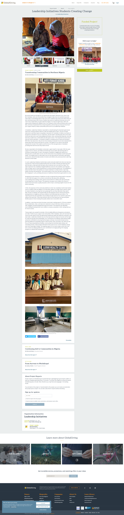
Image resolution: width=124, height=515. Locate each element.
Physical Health (53, 8)
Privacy (82, 512)
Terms (90, 512)
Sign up (35, 404)
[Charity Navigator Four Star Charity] (78, 508)
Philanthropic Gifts (28, 498)
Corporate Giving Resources (91, 498)
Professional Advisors (29, 500)
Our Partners (57, 498)
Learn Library (89, 494)
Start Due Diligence (43, 496)
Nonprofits (79, 2)
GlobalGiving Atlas (59, 502)
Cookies (86, 512)
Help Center (74, 487)
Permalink (68, 340)
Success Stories (88, 502)
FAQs (70, 500)
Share (67, 65)
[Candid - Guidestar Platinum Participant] (83, 508)
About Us (72, 494)
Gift (106, 2)
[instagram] (90, 488)
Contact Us (71, 502)
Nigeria (62, 8)
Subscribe (73, 476)
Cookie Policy (14, 506)
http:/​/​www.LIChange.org (35, 421)
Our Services (57, 496)
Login (117, 2)
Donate (28, 2)
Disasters (93, 2)
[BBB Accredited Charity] (88, 508)
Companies (86, 2)
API (96, 512)
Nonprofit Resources (89, 496)
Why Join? (41, 498)
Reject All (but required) (43, 506)
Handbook (41, 500)
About (73, 2)
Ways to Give (27, 496)
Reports (41, 65)
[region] (26, 507)
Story (28, 65)
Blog (98, 2)
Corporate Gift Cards (59, 500)
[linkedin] (95, 488)
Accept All (43, 503)
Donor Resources (88, 500)
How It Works (72, 496)
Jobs (70, 498)
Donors (26, 494)
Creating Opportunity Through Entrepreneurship (89, 63)
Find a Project (89, 70)
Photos (55, 65)
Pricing (93, 512)
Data (99, 512)
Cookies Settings (43, 509)
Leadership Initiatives (62, 14)
